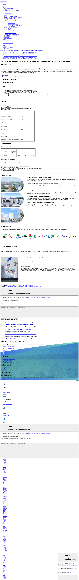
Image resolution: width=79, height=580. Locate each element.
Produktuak (5, 15)
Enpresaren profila (9, 8)
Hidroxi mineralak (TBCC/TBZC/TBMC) (13, 18)
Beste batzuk (7, 36)
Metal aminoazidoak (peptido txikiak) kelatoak (14, 19)
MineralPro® (10, 28)
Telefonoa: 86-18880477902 (8, 348)
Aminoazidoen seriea (7, 361)
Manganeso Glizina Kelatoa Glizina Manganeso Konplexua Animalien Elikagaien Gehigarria (24, 286)
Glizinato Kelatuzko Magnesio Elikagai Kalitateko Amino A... (21, 338)
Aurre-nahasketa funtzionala (10, 33)
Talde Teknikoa (8, 13)
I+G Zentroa (7, 40)
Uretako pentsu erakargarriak (11, 35)
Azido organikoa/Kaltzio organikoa (12, 34)
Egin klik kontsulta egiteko (5, 379)
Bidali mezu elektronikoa (24, 76)
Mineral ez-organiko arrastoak (11, 16)
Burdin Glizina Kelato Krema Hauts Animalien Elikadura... (20, 334)
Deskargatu (31, 76)
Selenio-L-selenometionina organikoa (15, 25)
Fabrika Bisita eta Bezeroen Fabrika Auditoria (14, 10)
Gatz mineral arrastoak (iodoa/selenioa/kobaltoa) (14, 17)
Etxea (4, 6)
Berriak (4, 42)
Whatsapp (17, 76)
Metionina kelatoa (11, 23)
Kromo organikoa (11, 26)
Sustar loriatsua (8, 9)
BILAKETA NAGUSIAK (44, 380)
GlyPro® (9, 29)
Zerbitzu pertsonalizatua (7, 38)
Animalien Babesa (6, 37)
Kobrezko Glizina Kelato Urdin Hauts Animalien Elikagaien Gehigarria (19, 285)
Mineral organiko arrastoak (10, 20)
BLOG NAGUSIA (34, 380)
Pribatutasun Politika (7, 369)
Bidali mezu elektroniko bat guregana (7, 76)
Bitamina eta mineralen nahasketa (11, 27)
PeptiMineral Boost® (12, 30)
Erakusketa (7, 11)
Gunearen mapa (27, 380)
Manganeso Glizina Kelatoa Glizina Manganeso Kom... (19, 329)
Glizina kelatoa (11, 21)
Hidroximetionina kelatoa (13, 24)
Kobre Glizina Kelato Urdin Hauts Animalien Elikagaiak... (20, 324)
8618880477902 (6, 415)
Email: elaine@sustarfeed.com (9, 346)
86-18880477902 (3, 1)
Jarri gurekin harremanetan (8, 43)
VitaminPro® (10, 31)
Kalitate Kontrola (6, 39)
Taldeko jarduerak (8, 14)
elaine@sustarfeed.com (7, 404)
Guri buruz (5, 7)
